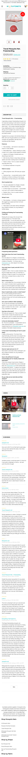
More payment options (14, 99)
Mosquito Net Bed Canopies (8, 726)
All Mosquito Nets (5, 723)
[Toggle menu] (3, 6)
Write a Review (7, 60)
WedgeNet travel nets (18, 326)
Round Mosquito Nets (6, 746)
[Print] (8, 106)
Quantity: (5, 85)
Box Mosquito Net (5, 744)
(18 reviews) (15, 59)
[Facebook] (4, 106)
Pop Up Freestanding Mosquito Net (9, 749)
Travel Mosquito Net (6, 728)
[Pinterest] (11, 106)
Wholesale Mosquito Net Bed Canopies (8, 731)
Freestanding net (6, 263)
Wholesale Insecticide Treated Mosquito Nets (8, 735)
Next (14, 686)
